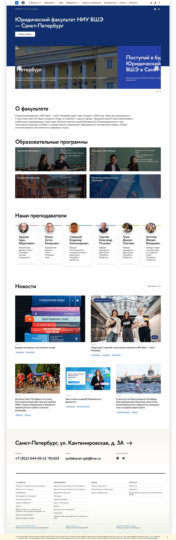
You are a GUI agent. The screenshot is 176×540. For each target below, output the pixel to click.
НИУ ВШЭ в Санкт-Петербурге (26, 9)
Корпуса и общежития (23, 503)
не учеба (134, 412)
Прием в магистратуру (61, 503)
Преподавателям (110, 3)
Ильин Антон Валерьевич (52, 240)
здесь (121, 536)
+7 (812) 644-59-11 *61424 (37, 458)
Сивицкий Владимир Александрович (79, 240)
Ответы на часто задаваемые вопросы (70, 156)
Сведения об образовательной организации (30, 486)
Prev (19, 68)
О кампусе (21, 482)
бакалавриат (106, 355)
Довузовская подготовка (62, 493)
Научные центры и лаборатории (102, 489)
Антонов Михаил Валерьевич (153, 240)
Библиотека (133, 486)
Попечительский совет (23, 499)
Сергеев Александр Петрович (105, 240)
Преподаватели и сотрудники (26, 496)
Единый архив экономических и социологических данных (145, 493)
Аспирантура (58, 513)
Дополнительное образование (64, 509)
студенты (28, 415)
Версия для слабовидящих (24, 515)
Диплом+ (57, 506)
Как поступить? (66, 150)
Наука (61, 3)
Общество (19, 415)
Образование (20, 352)
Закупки (18, 506)
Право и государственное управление (144, 156)
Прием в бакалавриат (61, 499)
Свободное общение (123, 412)
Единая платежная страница (25, 518)
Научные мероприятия (99, 486)
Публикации (133, 489)
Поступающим (96, 355)
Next (156, 68)
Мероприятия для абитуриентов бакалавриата (69, 486)
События (123, 3)
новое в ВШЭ (30, 352)
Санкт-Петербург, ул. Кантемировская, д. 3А (69, 442)
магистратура (116, 355)
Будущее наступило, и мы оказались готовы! (35, 347)
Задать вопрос (25, 34)
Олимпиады (57, 496)
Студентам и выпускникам (91, 3)
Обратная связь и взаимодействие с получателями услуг (70, 517)
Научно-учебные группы (99, 493)
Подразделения (21, 493)
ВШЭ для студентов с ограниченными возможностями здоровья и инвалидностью (30, 510)
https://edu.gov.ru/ (72, 526)
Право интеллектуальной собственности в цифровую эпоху (146, 160)
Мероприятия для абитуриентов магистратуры (69, 489)
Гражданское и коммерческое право (145, 151)
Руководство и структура (24, 489)
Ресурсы (133, 482)
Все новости (153, 286)
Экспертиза (133, 3)
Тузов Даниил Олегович (128, 240)
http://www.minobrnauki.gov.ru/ (26, 526)
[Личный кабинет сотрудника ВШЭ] (155, 3)
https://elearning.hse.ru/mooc (126, 526)
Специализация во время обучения (72, 153)
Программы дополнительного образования (105, 179)
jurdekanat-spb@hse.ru (83, 458)
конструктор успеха (83, 406)
